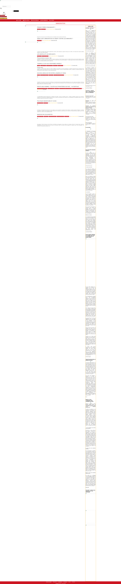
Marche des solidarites (52, 116)
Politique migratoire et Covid (46, 101)
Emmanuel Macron (40, 116)
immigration (43, 29)
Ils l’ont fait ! (88, 127)
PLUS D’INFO (51, 20)
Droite (39, 65)
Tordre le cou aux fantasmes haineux (49, 63)
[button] (19, 20)
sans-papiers (67, 116)
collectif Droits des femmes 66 (42, 88)
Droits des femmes (51, 88)
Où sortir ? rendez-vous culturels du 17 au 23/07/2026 (90, 491)
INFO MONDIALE (44, 20)
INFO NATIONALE (35, 20)
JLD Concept (63, 583)
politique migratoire (60, 116)
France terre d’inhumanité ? (46, 27)
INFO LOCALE (26, 20)
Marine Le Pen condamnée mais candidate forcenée (89, 400)
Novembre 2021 (60, 65)
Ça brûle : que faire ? (90, 28)
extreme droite (43, 65)
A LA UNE (19, 20)
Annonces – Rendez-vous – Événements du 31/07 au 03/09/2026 (90, 91)
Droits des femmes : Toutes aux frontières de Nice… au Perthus (58, 86)
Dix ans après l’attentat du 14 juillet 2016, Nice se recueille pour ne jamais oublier (90, 236)
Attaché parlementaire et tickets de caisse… (91, 360)
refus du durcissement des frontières (65, 88)
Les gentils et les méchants (46, 54)
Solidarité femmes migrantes (77, 88)
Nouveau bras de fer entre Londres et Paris (51, 73)
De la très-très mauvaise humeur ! (90, 150)
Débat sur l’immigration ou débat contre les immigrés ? (55, 38)
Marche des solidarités (44, 114)
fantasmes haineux (49, 65)
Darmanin (39, 29)
